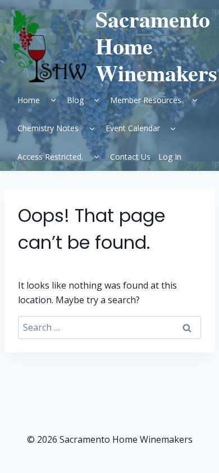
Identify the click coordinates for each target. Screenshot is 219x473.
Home (28, 100)
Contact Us (130, 156)
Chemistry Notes (48, 128)
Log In (169, 156)
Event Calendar (133, 128)
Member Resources (145, 100)
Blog (75, 100)
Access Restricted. (50, 156)
